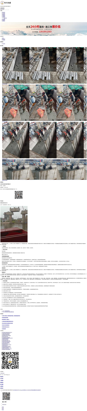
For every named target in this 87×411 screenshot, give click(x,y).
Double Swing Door (5, 339)
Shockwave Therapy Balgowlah (6, 348)
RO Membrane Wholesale (6, 337)
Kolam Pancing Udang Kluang (6, 344)
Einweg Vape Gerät (5, 336)
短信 (3, 409)
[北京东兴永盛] (43, 3)
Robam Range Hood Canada (6, 341)
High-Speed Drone (5, 343)
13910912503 (2, 8)
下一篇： (8, 311)
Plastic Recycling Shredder (6, 349)
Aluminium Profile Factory (6, 334)
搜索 (1, 10)
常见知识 (3, 43)
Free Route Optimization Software (7, 332)
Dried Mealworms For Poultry (6, 335)
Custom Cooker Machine (5, 342)
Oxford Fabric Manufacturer (6, 333)
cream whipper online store (6, 340)
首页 (3, 407)
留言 (3, 408)
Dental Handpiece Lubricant (6, 346)
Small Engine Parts (5, 345)
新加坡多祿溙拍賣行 (5, 338)
